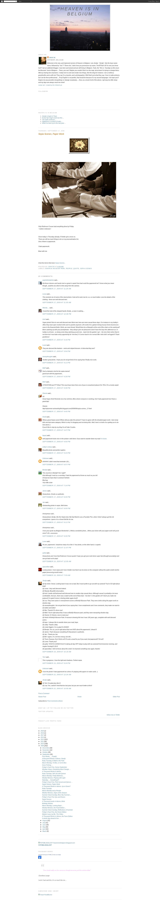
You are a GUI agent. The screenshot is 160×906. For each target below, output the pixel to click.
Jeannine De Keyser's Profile (44, 854)
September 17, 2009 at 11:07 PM (56, 547)
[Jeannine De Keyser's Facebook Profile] (39, 858)
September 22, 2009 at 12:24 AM (56, 674)
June (44, 825)
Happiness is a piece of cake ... (52, 121)
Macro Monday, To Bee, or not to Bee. (54, 763)
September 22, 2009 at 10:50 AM (56, 688)
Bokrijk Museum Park (55, 268)
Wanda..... (45, 308)
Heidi (44, 417)
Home (79, 696)
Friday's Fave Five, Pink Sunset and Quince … (57, 782)
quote (76, 268)
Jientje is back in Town (49, 116)
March (44, 831)
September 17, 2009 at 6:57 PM (56, 464)
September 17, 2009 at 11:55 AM (56, 302)
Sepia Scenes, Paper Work (51, 784)
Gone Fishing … (47, 765)
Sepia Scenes (59, 263)
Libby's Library (47, 447)
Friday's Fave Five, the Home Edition (54, 812)
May (44, 827)
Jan (43, 502)
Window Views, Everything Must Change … (56, 769)
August (44, 820)
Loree (44, 541)
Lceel (44, 345)
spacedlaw (46, 567)
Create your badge (56, 854)
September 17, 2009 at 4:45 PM (56, 411)
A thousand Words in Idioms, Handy (54, 758)
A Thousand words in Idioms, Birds (53, 801)
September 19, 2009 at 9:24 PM (56, 663)
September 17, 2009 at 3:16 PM (56, 340)
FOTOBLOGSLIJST (45, 845)
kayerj (44, 435)
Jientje (52, 57)
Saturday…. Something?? (50, 780)
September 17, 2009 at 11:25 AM (56, 288)
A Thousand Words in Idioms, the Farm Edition (57, 816)
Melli (44, 382)
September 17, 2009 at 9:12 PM (56, 522)
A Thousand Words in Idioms (51, 771)
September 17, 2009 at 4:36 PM (56, 388)
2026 (42, 731)
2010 (42, 743)
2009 (42, 746)
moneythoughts (47, 356)
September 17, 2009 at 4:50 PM (56, 441)
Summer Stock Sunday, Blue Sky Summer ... (56, 795)
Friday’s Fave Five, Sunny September (54, 767)
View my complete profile (50, 85)
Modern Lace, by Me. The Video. (52, 814)
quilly (44, 553)
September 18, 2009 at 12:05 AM (56, 561)
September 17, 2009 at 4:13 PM (56, 363)
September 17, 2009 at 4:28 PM (56, 376)
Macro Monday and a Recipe (51, 790)
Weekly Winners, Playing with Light (53, 778)
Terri (43, 657)
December (46, 748)
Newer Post (42, 696)
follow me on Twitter (113, 715)
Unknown (45, 458)
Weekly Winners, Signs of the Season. (54, 793)
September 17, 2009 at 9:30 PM (56, 536)
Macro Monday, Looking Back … (52, 805)
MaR (44, 368)
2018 (42, 733)
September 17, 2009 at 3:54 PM (56, 351)
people (69, 268)
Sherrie (44, 393)
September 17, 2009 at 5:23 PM (56, 453)
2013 (42, 737)
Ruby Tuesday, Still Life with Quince (54, 773)
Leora (44, 294)
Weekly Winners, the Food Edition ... (54, 808)
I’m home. (104, 438)
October (45, 752)
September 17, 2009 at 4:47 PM (56, 430)
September (46, 754)
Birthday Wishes (47, 803)
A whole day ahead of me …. (51, 818)
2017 (42, 735)
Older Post (116, 696)
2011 (42, 741)
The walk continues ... (49, 119)
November (46, 750)
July (43, 822)
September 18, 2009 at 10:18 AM (56, 652)
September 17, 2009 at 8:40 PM (56, 497)
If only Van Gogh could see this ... (53, 118)
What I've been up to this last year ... (53, 123)
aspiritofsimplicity (48, 280)
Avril (43, 319)
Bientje (44, 470)
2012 (42, 739)
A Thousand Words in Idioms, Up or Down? (56, 786)
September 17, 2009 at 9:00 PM (56, 508)
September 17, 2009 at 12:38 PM (56, 314)
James (44, 491)
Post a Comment (43, 693)
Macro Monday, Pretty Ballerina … (53, 775)
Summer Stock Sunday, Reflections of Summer (57, 810)
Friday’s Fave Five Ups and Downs (53, 797)
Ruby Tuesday (47, 788)
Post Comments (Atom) (54, 701)
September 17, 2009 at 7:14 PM (56, 485)
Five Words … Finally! (49, 756)
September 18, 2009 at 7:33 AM (56, 575)
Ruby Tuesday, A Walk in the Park (53, 760)
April (44, 829)
